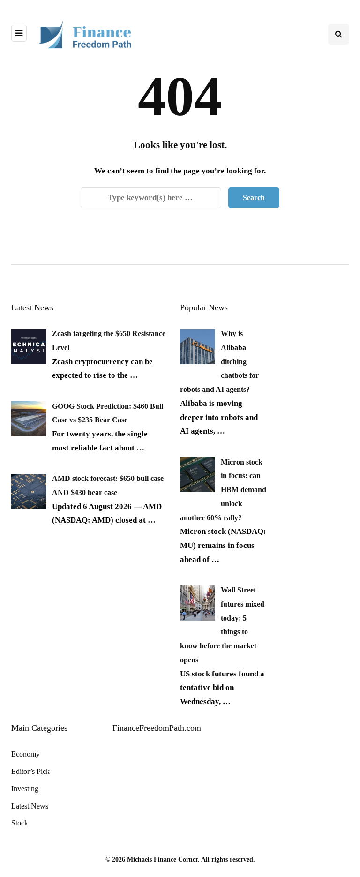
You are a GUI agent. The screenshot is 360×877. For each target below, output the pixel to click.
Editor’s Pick (30, 771)
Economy (25, 754)
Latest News (29, 806)
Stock (19, 823)
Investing (24, 789)
